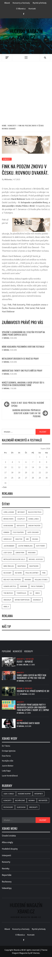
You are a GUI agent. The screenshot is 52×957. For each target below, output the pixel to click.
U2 (31, 593)
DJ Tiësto (6, 746)
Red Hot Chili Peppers (12, 579)
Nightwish (22, 566)
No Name (18, 573)
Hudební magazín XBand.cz (26, 34)
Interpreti (38, 794)
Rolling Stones (41, 579)
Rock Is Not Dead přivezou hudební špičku (27, 404)
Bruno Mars (9, 519)
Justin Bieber (9, 546)
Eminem (6, 532)
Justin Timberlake (25, 546)
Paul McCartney (31, 573)
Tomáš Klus (21, 593)
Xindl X (6, 606)
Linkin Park (20, 552)
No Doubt (7, 573)
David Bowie (8, 525)
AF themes (35, 953)
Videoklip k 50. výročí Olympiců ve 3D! (33, 691)
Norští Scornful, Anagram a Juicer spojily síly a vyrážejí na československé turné (23, 384)
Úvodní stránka (9, 835)
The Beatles (8, 593)
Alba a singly (9, 794)
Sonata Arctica (10, 586)
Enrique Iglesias (9, 750)
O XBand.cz (21, 8)
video (37, 593)
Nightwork (33, 566)
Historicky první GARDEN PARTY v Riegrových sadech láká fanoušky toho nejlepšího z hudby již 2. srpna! (33, 707)
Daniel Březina (24, 665)
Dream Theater (34, 525)
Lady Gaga (8, 552)
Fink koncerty (18, 304)
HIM (27, 539)
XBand (7, 3)
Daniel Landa (34, 519)
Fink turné (30, 308)
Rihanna (28, 579)
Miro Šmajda (9, 566)
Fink (9, 304)
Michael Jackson (36, 559)
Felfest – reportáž (25, 661)
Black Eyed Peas (34, 512)
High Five (18, 539)
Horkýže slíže (7, 760)
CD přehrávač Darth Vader (28, 723)
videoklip (7, 600)
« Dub (4, 487)
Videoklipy (28, 688)
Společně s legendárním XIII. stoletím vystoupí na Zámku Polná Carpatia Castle (23, 333)
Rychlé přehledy (39, 3)
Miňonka (8, 179)
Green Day (8, 539)
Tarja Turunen (37, 586)
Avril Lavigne (9, 512)
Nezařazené (20, 800)
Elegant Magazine (20, 953)
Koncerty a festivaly (21, 3)
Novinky (20, 688)
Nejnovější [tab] (17, 651)
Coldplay (21, 519)
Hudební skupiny (24, 794)
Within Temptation (22, 600)
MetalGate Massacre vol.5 (14, 559)
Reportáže (30, 659)
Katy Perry (40, 546)
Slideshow (21, 807)
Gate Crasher (33, 532)
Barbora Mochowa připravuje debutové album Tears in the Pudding (26, 413)
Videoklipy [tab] (28, 651)
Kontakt (32, 8)
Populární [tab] (6, 651)
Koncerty (6, 159)
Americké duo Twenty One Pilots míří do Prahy (22, 370)
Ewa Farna (6, 755)
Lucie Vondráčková (10, 775)
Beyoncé (21, 512)
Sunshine (23, 586)
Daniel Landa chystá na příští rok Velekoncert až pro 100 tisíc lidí (31, 676)
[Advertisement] (26, 90)
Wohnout (37, 600)
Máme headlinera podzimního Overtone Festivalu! (23, 346)
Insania (35, 539)
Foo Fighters (18, 532)
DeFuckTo (21, 525)
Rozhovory (8, 807)
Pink (44, 573)
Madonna (32, 552)
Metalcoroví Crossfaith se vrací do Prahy (20, 358)
